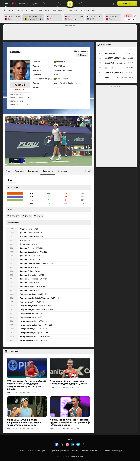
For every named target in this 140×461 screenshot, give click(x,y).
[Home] (5, 10)
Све (130, 19)
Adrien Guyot (12, 393)
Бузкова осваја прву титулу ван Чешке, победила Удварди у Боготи (69, 382)
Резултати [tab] (19, 171)
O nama (21, 451)
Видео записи (58, 10)
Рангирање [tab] (33, 171)
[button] (44, 3)
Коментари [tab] (62, 171)
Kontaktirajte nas (96, 451)
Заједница (35, 3)
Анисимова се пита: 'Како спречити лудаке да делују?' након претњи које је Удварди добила (70, 422)
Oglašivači (29, 451)
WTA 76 (19, 84)
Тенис (6, 3)
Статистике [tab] (48, 171)
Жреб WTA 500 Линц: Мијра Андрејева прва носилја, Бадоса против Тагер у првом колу (24, 422)
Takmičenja (44, 10)
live (128, 16)
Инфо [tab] (8, 171)
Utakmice (19, 10)
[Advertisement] (70, 33)
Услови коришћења (42, 451)
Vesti (10, 10)
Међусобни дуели (88, 10)
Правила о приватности (60, 451)
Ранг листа (31, 10)
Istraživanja (72, 10)
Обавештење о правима (80, 451)
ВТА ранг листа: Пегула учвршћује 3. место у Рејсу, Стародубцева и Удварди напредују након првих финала (26, 385)
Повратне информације (113, 451)
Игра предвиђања (21, 3)
